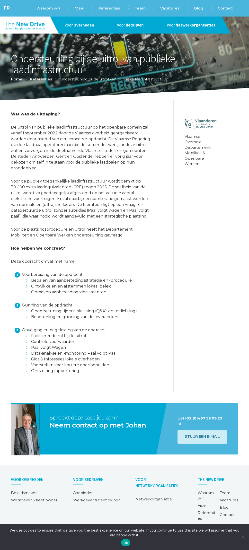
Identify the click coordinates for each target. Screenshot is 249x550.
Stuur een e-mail (202, 436)
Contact (227, 514)
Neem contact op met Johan (97, 425)
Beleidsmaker (24, 492)
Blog (224, 507)
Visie (202, 505)
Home (16, 79)
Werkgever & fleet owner (34, 500)
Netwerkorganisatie (153, 499)
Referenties (41, 79)
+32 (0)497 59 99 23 (203, 418)
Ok (126, 543)
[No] (242, 537)
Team (225, 492)
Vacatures (229, 500)
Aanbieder (83, 492)
